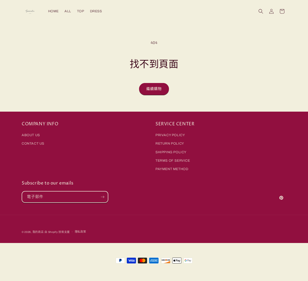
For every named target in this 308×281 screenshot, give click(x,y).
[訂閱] (102, 197)
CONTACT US (33, 143)
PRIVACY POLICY (170, 135)
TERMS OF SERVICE (172, 160)
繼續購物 (154, 89)
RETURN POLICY (169, 143)
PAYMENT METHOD (171, 169)
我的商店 (38, 231)
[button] (261, 11)
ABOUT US (31, 135)
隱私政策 (80, 231)
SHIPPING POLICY (170, 152)
